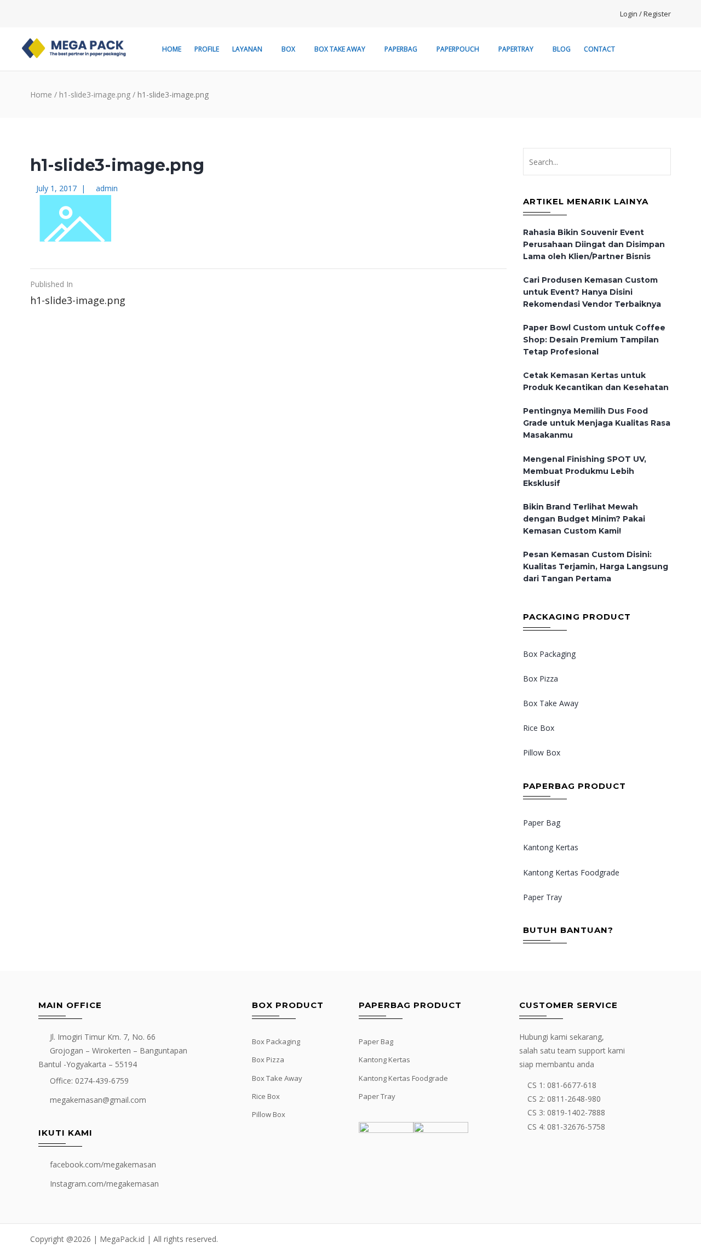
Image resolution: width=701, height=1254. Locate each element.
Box (288, 49)
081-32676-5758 (576, 1126)
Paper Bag (541, 822)
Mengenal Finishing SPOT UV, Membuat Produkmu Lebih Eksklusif (584, 471)
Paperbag (400, 49)
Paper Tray (542, 897)
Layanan (247, 49)
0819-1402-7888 (576, 1112)
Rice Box (538, 728)
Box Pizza (540, 678)
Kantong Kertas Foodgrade (571, 872)
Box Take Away (339, 49)
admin (107, 188)
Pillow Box (541, 752)
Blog (562, 49)
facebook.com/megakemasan (103, 1164)
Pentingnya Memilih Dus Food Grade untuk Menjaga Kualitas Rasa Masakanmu (596, 423)
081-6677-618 (571, 1085)
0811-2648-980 (574, 1098)
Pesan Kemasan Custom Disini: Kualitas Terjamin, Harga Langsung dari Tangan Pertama (595, 566)
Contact (599, 49)
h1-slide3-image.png (94, 94)
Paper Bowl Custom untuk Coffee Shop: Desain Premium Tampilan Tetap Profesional (594, 340)
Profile (206, 49)
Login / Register (645, 14)
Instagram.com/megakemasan (104, 1183)
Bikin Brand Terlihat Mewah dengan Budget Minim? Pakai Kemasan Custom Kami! (584, 519)
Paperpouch (457, 49)
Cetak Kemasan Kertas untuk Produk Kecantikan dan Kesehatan (596, 381)
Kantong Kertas (550, 847)
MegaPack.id (122, 1239)
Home (171, 49)
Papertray (515, 49)
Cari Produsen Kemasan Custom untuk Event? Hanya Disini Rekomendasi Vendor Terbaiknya (592, 292)
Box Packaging (549, 654)
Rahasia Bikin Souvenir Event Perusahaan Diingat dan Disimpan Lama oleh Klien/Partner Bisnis (594, 244)
